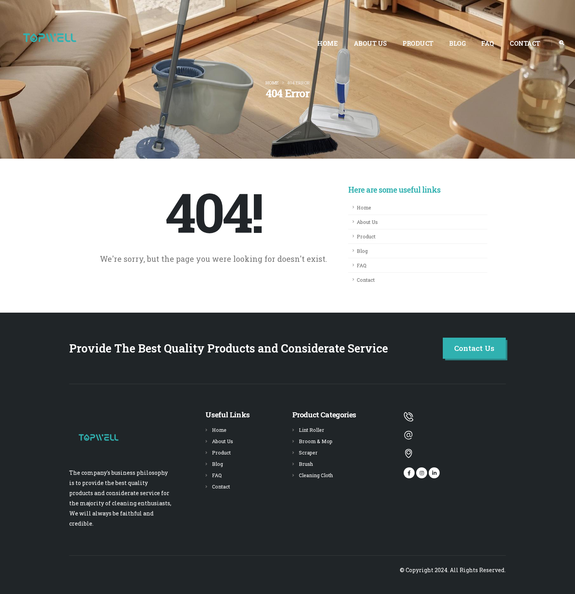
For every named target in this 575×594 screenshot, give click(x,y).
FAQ (487, 43)
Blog (457, 43)
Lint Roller (311, 430)
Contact (525, 43)
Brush (306, 464)
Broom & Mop (315, 441)
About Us (370, 43)
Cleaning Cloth (316, 475)
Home (327, 43)
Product (417, 43)
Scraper (308, 452)
